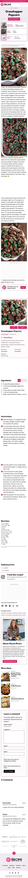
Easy (8, 38)
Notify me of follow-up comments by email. (11, 760)
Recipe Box (5, 865)
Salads (9, 867)
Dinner (23, 865)
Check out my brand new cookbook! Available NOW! (14, 1)
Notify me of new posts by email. (12, 766)
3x (25, 380)
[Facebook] (12, 872)
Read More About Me (10, 661)
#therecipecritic (11, 579)
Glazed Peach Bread (17, 699)
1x (19, 380)
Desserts (20, 613)
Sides (13, 867)
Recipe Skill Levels (16, 615)
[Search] (23, 4)
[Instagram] (9, 872)
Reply (24, 803)
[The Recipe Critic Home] (6, 4)
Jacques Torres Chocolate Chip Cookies (16, 674)
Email (6, 751)
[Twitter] (15, 872)
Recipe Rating (8, 724)
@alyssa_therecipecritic (17, 577)
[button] (14, 38)
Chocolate (9, 613)
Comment (7, 729)
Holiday (3, 615)
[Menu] (26, 4)
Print (22, 327)
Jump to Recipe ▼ (14, 19)
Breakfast (18, 865)
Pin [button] (14, 327)
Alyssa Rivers (10, 25)
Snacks (24, 615)
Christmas (14, 613)
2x (22, 380)
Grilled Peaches (16, 686)
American (3, 613)
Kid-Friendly (9, 615)
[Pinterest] (18, 872)
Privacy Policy (9, 876)
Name (6, 746)
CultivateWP (19, 876)
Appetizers (12, 865)
